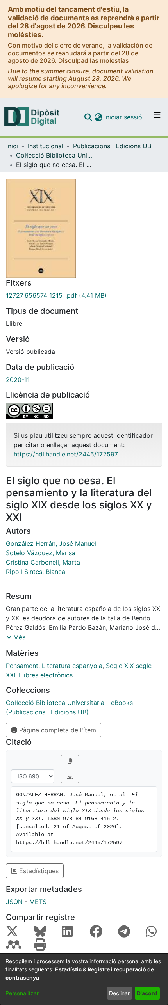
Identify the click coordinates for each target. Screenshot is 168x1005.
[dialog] (84, 979)
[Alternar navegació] (157, 117)
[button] (88, 117)
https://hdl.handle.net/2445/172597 (66, 454)
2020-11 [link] (18, 380)
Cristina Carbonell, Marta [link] (43, 562)
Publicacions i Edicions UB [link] (112, 146)
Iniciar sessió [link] (123, 117)
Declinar (119, 993)
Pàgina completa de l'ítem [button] (56, 730)
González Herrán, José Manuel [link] (51, 543)
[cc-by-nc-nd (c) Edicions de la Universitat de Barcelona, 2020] (84, 411)
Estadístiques (38, 871)
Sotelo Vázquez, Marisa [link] (40, 553)
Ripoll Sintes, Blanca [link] (35, 571)
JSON (14, 902)
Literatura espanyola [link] (72, 665)
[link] (84, 295)
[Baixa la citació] (70, 777)
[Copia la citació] (70, 761)
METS (37, 902)
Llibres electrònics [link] (46, 675)
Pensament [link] (22, 665)
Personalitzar (22, 993)
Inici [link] (12, 146)
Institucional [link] (45, 146)
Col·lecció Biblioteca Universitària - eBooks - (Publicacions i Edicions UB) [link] (55, 155)
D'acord (147, 993)
